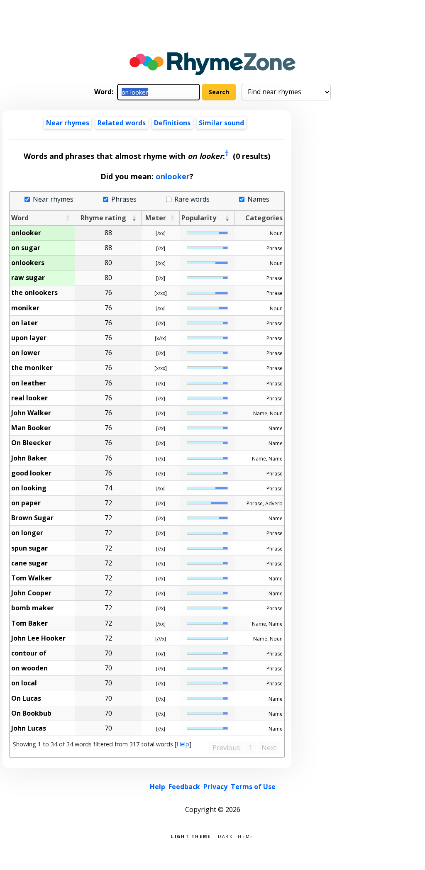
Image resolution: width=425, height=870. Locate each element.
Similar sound (221, 122)
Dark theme (236, 836)
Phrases (123, 199)
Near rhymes (53, 199)
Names (258, 199)
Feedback (184, 786)
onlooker (173, 176)
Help (182, 744)
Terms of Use (253, 786)
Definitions (172, 122)
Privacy (215, 786)
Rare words (191, 199)
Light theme (191, 836)
